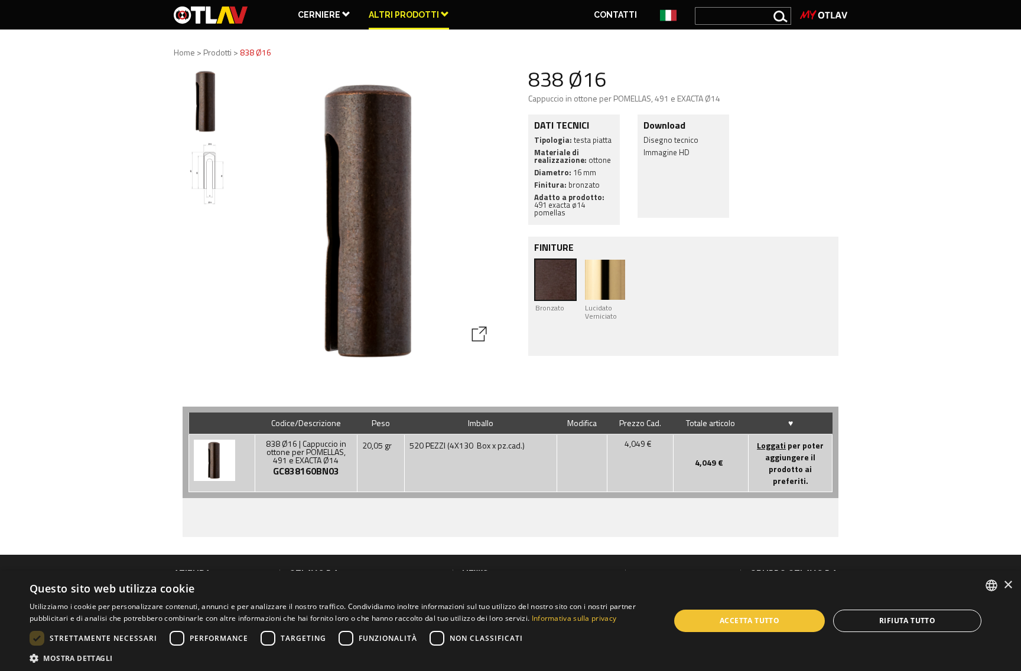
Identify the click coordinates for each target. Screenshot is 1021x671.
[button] (340, 657)
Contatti (615, 14)
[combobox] (991, 585)
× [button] (1007, 585)
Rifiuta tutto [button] (907, 621)
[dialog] (510, 621)
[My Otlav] (823, 15)
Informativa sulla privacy (574, 618)
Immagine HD (666, 152)
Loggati (771, 445)
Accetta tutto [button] (749, 621)
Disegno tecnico (670, 140)
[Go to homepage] (211, 15)
